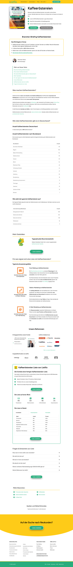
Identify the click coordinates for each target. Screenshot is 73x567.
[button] (36, 453)
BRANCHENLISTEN (13, 541)
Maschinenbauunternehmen (37, 271)
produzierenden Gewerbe (18, 114)
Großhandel (26, 106)
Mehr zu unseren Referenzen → (50, 350)
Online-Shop (56, 102)
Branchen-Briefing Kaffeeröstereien (22, 69)
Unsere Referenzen (18, 80)
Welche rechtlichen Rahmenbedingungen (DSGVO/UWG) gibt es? (28, 466)
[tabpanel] (36, 424)
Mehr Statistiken (17, 76)
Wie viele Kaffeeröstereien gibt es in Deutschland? (25, 74)
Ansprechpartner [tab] (34, 412)
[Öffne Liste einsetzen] (35, 1)
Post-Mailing (45, 281)
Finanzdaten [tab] (47, 412)
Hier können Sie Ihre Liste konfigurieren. (23, 52)
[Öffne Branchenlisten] (27, 1)
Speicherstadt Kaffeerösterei (33, 509)
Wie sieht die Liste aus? (18, 456)
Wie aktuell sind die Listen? (19, 463)
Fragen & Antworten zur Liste (20, 84)
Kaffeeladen (33, 102)
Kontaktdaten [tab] (18, 412)
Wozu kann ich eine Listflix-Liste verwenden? (23, 452)
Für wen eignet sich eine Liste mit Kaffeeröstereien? (25, 78)
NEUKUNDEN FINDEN (40, 541)
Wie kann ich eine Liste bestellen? (21, 459)
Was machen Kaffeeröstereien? (21, 71)
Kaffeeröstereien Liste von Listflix (21, 82)
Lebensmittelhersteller (36, 112)
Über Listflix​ (53, 541)
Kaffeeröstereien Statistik (37, 244)
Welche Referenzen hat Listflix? (20, 470)
